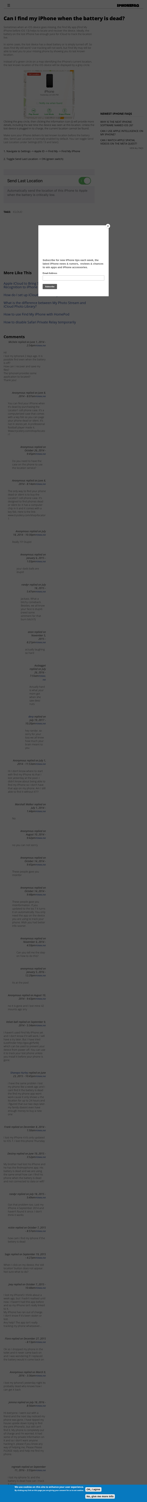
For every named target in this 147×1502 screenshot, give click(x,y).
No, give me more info (100, 1496)
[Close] (108, 226)
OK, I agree (93, 1489)
